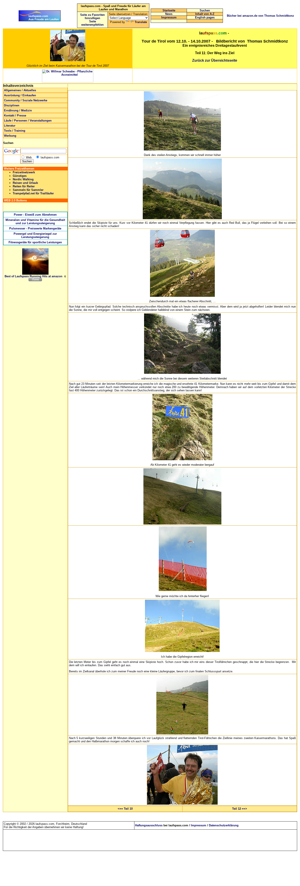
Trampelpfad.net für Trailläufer (33, 193)
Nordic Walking (23, 179)
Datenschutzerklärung (224, 825)
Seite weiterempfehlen (92, 23)
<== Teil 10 (125, 808)
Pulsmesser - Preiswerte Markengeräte (35, 228)
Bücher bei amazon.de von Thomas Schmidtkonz (260, 15)
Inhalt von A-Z (204, 14)
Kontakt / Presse (15, 115)
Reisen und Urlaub (25, 182)
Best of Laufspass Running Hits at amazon (33, 276)
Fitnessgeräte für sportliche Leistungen (35, 242)
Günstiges (20, 175)
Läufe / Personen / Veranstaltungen (28, 120)
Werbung (10, 135)
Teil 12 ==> (239, 808)
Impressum (169, 17)
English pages (205, 17)
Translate (141, 22)
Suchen (205, 10)
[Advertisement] (214, 75)
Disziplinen (11, 105)
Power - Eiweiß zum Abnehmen (35, 214)
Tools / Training (14, 130)
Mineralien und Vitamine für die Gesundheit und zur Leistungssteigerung (35, 221)
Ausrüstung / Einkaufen (20, 95)
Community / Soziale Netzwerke (25, 100)
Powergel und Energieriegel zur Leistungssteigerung (35, 235)
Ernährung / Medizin (18, 110)
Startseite (169, 10)
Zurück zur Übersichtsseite (214, 60)
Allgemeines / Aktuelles (20, 90)
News (168, 14)
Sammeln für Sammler (28, 190)
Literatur (9, 125)
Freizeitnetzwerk (24, 172)
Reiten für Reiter (24, 186)
